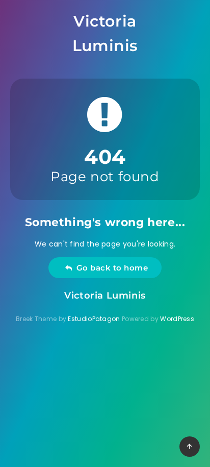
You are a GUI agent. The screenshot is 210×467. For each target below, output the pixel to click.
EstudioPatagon (94, 318)
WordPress (177, 318)
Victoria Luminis (105, 33)
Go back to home (110, 268)
